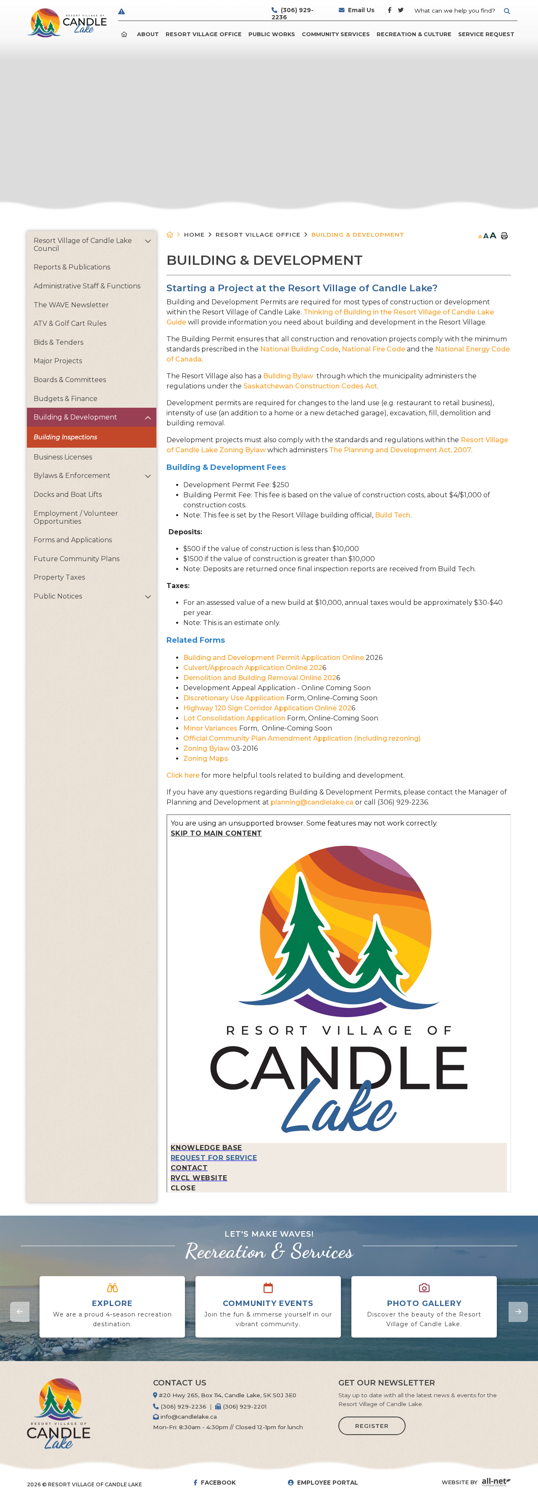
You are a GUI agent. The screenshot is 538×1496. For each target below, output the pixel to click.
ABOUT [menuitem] (148, 34)
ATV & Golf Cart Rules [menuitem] (70, 323)
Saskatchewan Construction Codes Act (310, 386)
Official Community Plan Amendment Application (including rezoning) (302, 738)
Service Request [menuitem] (486, 34)
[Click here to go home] (175, 234)
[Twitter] (401, 14)
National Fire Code (373, 349)
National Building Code (299, 349)
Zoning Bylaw (206, 748)
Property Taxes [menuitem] (59, 577)
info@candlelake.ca (188, 1416)
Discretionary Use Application (234, 698)
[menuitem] (126, 34)
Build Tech (392, 515)
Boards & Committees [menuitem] (70, 380)
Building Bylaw (289, 376)
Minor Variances (210, 728)
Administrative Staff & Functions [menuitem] (87, 286)
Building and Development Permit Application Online (273, 658)
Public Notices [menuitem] (58, 596)
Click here (183, 775)
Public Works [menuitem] (271, 34)
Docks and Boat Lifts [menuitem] (68, 495)
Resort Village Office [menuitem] (204, 34)
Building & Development (357, 234)
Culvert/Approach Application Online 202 (252, 668)
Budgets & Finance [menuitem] (66, 399)
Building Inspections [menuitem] (65, 437)
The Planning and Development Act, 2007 (400, 450)
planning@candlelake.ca (312, 802)
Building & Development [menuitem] (75, 417)
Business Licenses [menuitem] (63, 457)
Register (372, 1425)
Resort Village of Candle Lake (67, 22)
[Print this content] (504, 236)
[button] (148, 241)
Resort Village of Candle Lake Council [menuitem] (83, 245)
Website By (459, 1482)
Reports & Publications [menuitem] (72, 267)
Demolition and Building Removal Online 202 (259, 678)
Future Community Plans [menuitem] (76, 559)
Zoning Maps (205, 759)
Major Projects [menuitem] (58, 361)
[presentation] (19, 1312)
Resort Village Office (258, 234)
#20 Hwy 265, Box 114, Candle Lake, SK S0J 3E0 (226, 1395)
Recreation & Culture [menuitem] (414, 34)
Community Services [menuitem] (336, 34)
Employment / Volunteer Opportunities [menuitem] (76, 517)
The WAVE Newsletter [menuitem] (71, 305)
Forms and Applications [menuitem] (73, 540)
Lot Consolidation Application (234, 718)
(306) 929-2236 (182, 1406)
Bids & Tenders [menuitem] (58, 342)
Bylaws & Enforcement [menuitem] (72, 476)
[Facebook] (391, 14)
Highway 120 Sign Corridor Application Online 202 (267, 708)
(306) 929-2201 (243, 1406)
